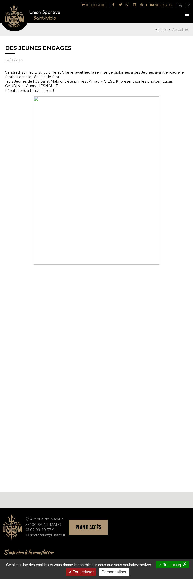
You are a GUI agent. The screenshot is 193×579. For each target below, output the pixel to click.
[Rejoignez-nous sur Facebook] (113, 5)
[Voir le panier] (180, 5)
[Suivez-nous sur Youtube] (141, 5)
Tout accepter (174, 565)
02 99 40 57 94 (43, 530)
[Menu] (188, 15)
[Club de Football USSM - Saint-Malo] (14, 16)
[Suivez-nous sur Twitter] (120, 5)
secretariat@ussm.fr (47, 535)
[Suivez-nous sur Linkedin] (134, 5)
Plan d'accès (88, 527)
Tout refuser (83, 572)
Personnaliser (114, 572)
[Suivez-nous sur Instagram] (127, 5)
